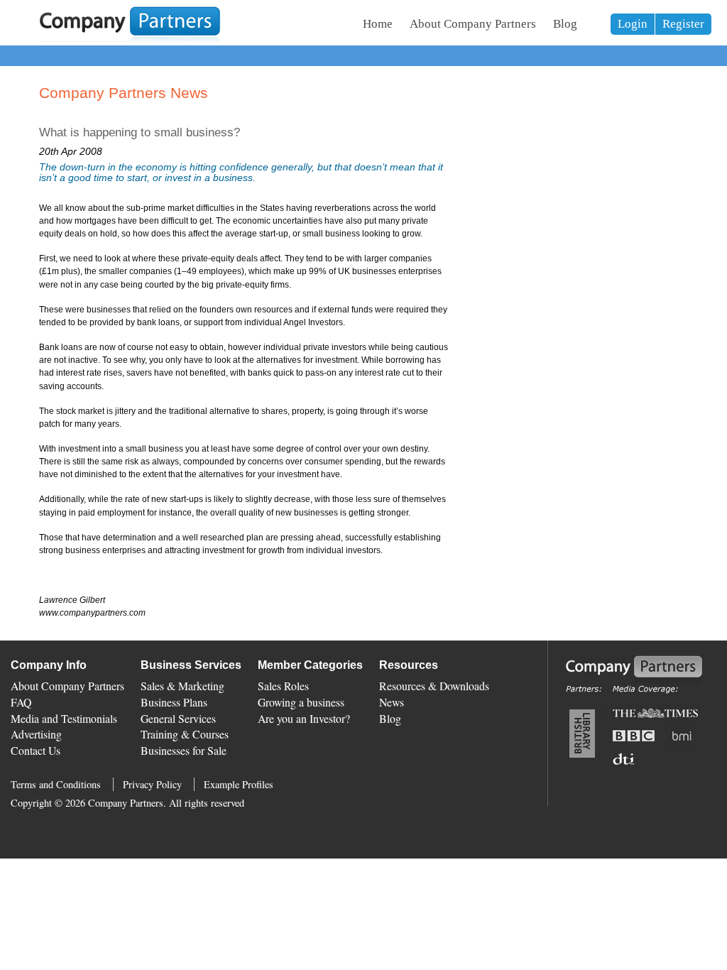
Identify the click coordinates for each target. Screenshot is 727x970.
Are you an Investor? (304, 718)
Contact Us (35, 750)
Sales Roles (283, 685)
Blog (565, 24)
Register (683, 24)
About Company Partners (473, 24)
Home (378, 24)
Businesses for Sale (183, 750)
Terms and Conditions (56, 784)
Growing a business (301, 701)
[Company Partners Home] (130, 39)
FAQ (21, 701)
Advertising (36, 733)
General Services (178, 718)
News (391, 701)
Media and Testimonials (64, 718)
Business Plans (174, 701)
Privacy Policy (152, 784)
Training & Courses (185, 733)
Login (632, 24)
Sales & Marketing (182, 685)
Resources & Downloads (434, 685)
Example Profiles (238, 784)
